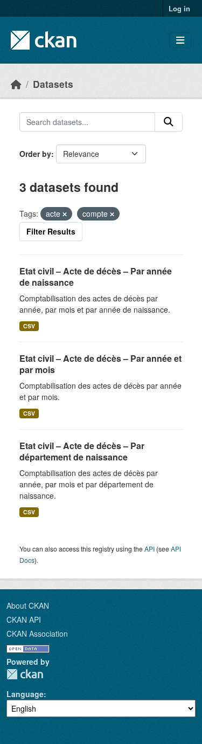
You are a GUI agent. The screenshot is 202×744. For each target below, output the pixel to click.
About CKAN (27, 605)
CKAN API (23, 619)
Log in (179, 8)
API (149, 548)
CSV (29, 326)
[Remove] (64, 214)
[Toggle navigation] (180, 40)
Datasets (53, 84)
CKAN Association (37, 633)
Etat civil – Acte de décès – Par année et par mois (100, 364)
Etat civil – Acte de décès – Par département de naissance (81, 451)
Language (25, 693)
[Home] (16, 84)
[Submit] (169, 122)
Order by (35, 153)
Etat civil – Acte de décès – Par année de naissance (95, 276)
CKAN (24, 674)
